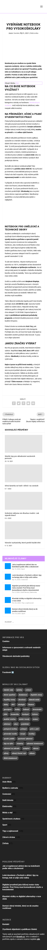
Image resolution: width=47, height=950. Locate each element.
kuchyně (25, 714)
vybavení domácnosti (35, 743)
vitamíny (20, 743)
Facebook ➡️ (8, 672)
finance (31, 704)
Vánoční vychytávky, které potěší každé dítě (23, 543)
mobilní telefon (10, 719)
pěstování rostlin (10, 734)
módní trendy (24, 719)
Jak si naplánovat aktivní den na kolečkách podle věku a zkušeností (25, 566)
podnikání (25, 724)
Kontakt (5, 924)
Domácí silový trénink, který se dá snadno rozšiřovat (24, 610)
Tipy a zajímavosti (28, 603)
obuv (16, 724)
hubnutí (26, 709)
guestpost (8, 709)
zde (38, 939)
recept (22, 734)
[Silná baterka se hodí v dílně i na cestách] (23, 473)
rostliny (32, 734)
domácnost (23, 695)
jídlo (5, 714)
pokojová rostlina (10, 729)
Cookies (5, 641)
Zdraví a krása (8, 837)
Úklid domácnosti (10, 758)
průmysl (24, 729)
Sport (23, 569)
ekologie (21, 704)
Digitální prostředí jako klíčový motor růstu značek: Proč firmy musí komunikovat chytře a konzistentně (26, 588)
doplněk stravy (36, 695)
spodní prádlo (9, 739)
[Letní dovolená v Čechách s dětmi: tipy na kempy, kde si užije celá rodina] (8, 577)
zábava (32, 753)
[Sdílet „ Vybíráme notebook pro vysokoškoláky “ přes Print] (33, 403)
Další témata (25, 592)
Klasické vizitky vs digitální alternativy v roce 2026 (26, 599)
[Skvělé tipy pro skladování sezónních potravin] (23, 444)
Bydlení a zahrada (10, 788)
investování (37, 709)
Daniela (16, 33)
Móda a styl (7, 812)
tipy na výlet (8, 743)
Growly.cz (20, 936)
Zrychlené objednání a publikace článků (19, 929)
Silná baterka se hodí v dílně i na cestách (21, 486)
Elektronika (34, 33)
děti (13, 704)
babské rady (8, 690)
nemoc (35, 719)
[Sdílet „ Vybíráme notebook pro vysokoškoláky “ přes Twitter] (18, 403)
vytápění (26, 748)
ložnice (35, 714)
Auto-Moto (7, 782)
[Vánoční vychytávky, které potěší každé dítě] (23, 530)
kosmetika (15, 714)
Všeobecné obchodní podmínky (16, 656)
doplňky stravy (9, 700)
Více (17, 83)
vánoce (36, 748)
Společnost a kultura (11, 819)
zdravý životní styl (19, 753)
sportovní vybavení (25, 739)
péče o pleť (34, 729)
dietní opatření (9, 695)
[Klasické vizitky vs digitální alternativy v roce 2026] (8, 600)
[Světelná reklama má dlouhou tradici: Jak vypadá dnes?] (23, 501)
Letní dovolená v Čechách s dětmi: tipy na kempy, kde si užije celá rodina (26, 576)
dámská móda (34, 700)
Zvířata (5, 843)
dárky (6, 704)
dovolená (22, 700)
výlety (6, 753)
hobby (17, 709)
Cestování (24, 579)
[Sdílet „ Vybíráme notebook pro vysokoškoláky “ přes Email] (28, 403)
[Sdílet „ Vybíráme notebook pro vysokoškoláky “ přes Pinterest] (23, 403)
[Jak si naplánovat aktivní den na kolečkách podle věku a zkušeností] (8, 566)
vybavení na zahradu (12, 748)
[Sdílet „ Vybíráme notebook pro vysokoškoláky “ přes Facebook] (13, 403)
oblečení (7, 724)
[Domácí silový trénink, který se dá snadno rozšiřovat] (8, 611)
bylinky (19, 690)
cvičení (28, 690)
